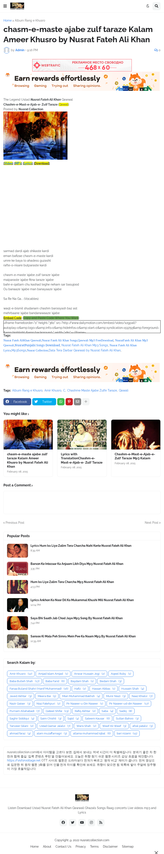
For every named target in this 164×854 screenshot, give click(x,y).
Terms (94, 846)
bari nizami (127, 733)
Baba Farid (54, 681)
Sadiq (125, 711)
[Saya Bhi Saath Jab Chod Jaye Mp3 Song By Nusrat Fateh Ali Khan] (17, 623)
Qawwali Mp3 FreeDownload (95, 340)
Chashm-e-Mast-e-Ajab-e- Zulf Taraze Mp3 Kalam (135, 456)
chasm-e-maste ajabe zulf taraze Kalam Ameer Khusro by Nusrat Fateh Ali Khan (27, 460)
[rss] (100, 822)
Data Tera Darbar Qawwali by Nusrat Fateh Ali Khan (85, 350)
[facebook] (63, 822)
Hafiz (80, 688)
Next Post (151, 522)
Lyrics (28, 163)
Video (8, 163)
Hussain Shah (132, 688)
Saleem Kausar (97, 718)
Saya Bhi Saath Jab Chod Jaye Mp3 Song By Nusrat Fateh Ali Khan (77, 618)
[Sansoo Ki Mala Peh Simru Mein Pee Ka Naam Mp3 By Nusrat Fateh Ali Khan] (17, 641)
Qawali (123, 390)
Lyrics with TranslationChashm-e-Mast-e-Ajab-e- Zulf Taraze (81, 458)
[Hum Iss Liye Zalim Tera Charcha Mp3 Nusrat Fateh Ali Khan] (17, 587)
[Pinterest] (69, 401)
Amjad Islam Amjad (53, 673)
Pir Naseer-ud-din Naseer (129, 703)
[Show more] (85, 401)
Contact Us (63, 846)
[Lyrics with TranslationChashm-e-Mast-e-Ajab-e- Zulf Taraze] (82, 434)
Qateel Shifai (57, 711)
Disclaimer (110, 846)
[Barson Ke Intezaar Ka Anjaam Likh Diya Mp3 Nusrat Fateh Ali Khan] (17, 569)
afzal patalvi (142, 726)
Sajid (73, 718)
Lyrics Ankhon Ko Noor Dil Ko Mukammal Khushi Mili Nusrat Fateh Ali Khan (82, 600)
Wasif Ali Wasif (114, 726)
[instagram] (91, 822)
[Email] (77, 401)
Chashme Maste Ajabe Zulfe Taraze (92, 390)
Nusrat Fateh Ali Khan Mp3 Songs (85, 345)
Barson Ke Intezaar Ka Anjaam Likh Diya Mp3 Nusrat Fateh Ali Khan (77, 563)
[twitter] (72, 822)
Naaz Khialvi (142, 696)
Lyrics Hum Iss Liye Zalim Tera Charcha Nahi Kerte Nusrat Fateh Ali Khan (81, 545)
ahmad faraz (20, 733)
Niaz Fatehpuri (48, 703)
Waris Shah (86, 726)
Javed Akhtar (21, 696)
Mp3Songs (19, 350)
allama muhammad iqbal (92, 733)
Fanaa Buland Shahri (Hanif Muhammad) (39, 688)
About (47, 846)
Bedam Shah (111, 681)
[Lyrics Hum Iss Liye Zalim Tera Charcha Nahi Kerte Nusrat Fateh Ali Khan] (17, 551)
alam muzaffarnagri (52, 733)
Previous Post (15, 522)
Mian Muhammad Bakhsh (81, 696)
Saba (107, 711)
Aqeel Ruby (121, 673)
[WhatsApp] (60, 401)
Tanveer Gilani (21, 726)
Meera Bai (47, 696)
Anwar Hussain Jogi (89, 673)
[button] (5, 6)
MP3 (18, 163)
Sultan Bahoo (127, 718)
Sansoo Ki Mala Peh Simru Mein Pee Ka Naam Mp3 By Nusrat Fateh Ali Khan (83, 636)
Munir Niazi (116, 696)
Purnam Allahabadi (25, 711)
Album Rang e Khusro (30, 20)
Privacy (81, 846)
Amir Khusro (52, 390)
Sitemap (128, 846)
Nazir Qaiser (20, 703)
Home (7, 20)
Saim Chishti (50, 718)
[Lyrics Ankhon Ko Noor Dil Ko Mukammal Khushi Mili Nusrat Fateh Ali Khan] (17, 605)
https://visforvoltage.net (24, 760)
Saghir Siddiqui (22, 718)
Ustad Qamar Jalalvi (55, 726)
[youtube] (82, 822)
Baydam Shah (82, 681)
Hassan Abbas (103, 688)
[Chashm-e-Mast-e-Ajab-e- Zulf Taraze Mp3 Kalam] (135, 434)
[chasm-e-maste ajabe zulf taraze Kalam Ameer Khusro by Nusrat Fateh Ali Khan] (28, 434)
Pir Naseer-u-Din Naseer (84, 703)
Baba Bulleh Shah (24, 681)
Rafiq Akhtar (85, 711)
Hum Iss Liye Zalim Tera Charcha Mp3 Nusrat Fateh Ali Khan (72, 582)
